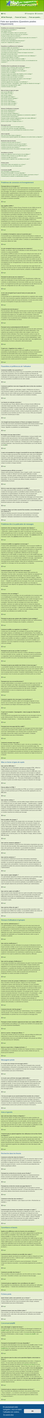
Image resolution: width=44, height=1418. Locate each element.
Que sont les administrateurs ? (8, 110)
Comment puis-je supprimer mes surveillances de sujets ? (15, 159)
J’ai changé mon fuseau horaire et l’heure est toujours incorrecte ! (17, 52)
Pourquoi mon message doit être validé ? (11, 85)
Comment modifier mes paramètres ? (10, 47)
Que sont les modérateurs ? (8, 111)
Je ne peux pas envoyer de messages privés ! (12, 126)
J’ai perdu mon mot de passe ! (8, 39)
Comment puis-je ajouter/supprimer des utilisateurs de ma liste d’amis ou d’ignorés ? (22, 137)
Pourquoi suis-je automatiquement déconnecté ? (13, 40)
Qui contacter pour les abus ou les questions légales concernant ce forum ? (20, 174)
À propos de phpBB (30, 1334)
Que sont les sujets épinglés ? (8, 101)
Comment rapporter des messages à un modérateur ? (14, 81)
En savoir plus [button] (8, 1415)
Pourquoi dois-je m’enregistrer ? (9, 29)
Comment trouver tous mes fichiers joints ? (11, 166)
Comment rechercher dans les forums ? (11, 142)
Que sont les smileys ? (6, 95)
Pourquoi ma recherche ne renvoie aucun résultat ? (14, 144)
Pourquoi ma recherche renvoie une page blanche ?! (14, 145)
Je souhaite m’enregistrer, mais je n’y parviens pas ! (14, 32)
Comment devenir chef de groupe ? (10, 116)
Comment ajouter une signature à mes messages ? (14, 70)
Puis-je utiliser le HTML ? (7, 93)
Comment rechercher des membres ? (10, 147)
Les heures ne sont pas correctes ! (10, 51)
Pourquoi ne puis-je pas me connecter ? (11, 36)
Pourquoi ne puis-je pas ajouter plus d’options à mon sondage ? (16, 74)
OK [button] (32, 1411)
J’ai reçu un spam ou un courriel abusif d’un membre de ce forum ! (17, 130)
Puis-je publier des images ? (8, 96)
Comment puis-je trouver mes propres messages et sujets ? (16, 148)
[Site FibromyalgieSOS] (22, 4)
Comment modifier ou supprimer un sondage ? (12, 75)
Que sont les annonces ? (7, 100)
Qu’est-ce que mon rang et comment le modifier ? (13, 58)
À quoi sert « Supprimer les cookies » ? (11, 42)
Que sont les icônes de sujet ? (8, 104)
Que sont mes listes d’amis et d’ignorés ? (11, 135)
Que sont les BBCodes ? (7, 92)
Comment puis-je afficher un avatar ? (10, 57)
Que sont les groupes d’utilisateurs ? (10, 113)
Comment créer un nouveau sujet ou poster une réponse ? (15, 67)
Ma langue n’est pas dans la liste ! (9, 54)
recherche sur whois (29, 1364)
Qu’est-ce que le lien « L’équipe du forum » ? (12, 121)
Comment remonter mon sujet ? (9, 86)
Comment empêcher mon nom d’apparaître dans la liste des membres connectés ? (21, 49)
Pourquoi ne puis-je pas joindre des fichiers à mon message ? (16, 78)
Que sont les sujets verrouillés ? (9, 103)
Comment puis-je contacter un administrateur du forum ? (15, 176)
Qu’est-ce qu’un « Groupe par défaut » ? (11, 119)
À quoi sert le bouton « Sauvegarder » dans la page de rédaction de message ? (20, 83)
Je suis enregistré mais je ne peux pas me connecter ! (14, 34)
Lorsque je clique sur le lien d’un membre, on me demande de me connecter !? (19, 61)
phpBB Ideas (4, 1348)
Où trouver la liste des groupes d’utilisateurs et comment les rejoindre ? (18, 115)
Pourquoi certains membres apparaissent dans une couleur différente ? (18, 118)
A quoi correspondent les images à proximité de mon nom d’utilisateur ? (18, 55)
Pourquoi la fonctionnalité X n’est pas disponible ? (13, 173)
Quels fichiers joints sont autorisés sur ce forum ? (13, 164)
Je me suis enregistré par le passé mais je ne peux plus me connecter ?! (19, 37)
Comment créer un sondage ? (8, 72)
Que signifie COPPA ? (6, 31)
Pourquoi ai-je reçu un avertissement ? (10, 80)
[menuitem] (3, 13)
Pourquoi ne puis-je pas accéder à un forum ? (12, 77)
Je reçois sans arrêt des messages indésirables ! (13, 128)
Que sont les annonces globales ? (9, 98)
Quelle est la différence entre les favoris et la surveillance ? (15, 154)
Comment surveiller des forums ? (9, 157)
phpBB (5, 445)
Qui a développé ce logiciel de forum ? (10, 171)
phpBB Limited (5, 1330)
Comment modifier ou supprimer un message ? (12, 69)
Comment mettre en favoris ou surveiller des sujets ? (14, 155)
